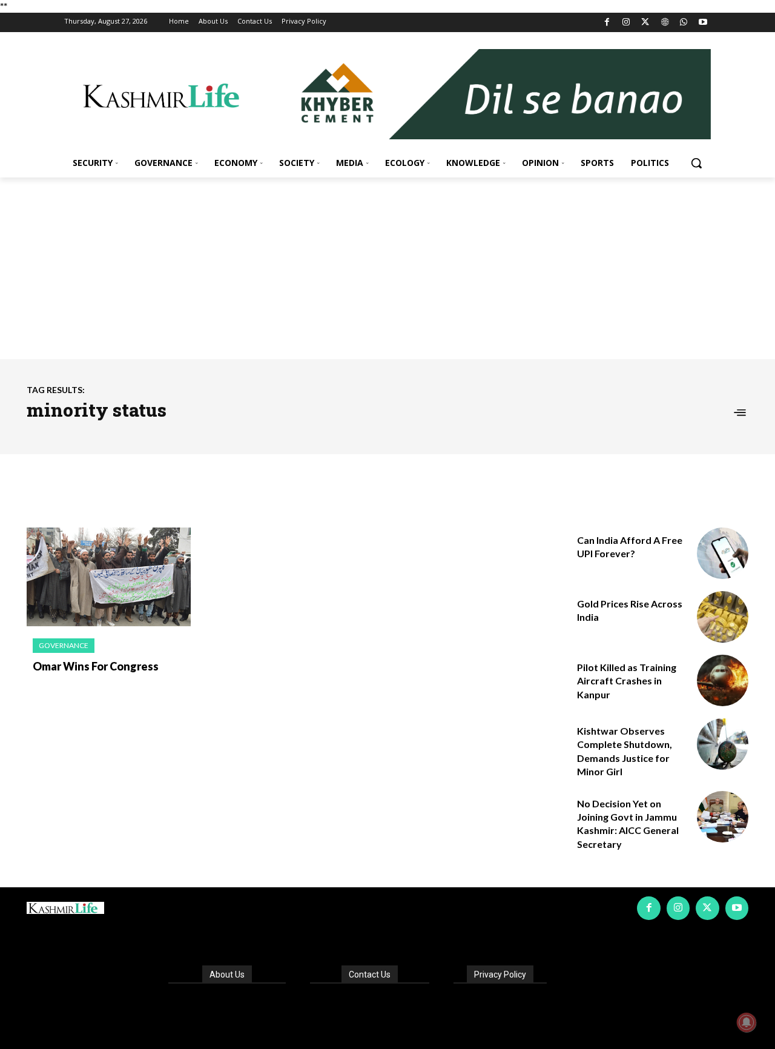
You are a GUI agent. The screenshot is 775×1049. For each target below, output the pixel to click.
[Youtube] (702, 23)
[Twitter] (646, 23)
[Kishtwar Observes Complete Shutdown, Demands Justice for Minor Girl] (722, 744)
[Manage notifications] (746, 1022)
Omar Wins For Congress (96, 666)
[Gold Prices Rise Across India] (722, 617)
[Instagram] (626, 23)
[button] (696, 162)
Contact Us (370, 974)
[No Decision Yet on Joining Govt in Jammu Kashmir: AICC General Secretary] (722, 816)
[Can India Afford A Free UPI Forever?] (722, 553)
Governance (63, 645)
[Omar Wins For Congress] (109, 577)
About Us (227, 974)
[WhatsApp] (684, 23)
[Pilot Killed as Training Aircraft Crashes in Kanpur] (722, 680)
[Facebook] (607, 23)
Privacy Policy (500, 974)
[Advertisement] (387, 268)
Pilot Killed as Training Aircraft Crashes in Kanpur (626, 680)
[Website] (664, 23)
